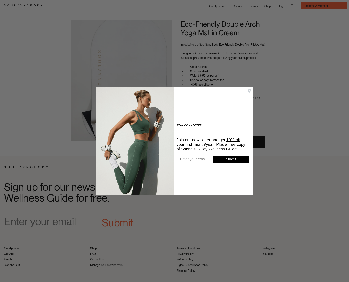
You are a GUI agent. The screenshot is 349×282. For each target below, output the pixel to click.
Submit (231, 159)
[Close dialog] (250, 91)
